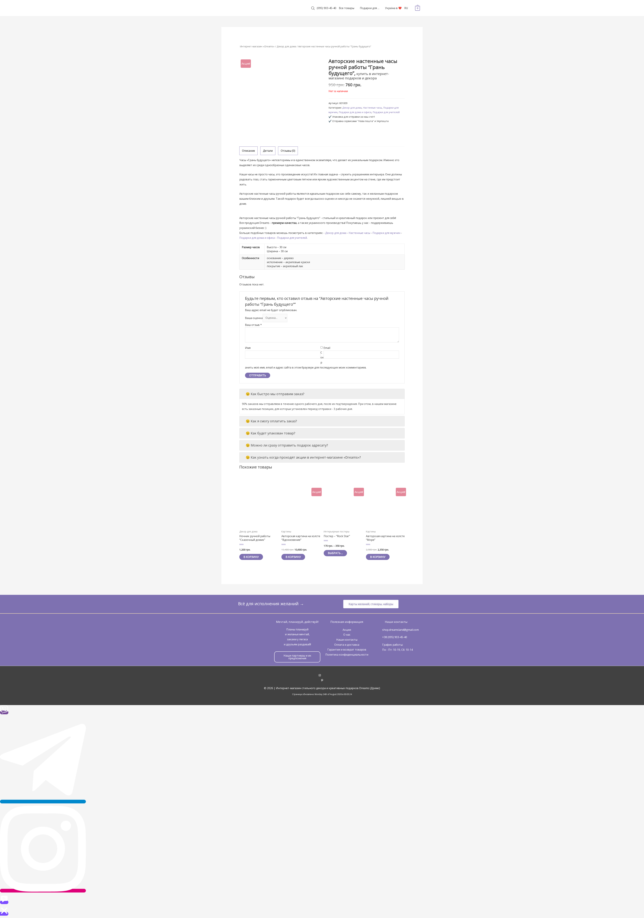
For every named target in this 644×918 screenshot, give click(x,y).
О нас (346, 634)
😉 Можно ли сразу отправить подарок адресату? (287, 445)
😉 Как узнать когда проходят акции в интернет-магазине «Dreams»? (303, 457)
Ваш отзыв (253, 325)
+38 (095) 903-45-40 (394, 637)
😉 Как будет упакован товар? (270, 433)
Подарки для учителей (386, 112)
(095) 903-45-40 (326, 8)
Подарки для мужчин (386, 233)
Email (327, 348)
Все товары (346, 8)
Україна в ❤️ (393, 8)
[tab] (248, 150)
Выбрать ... (335, 553)
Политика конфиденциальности (346, 654)
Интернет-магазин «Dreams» (257, 46)
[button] (370, 604)
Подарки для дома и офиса (355, 112)
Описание (248, 151)
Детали (268, 151)
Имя (248, 348)
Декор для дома (286, 46)
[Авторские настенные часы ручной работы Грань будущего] (280, 99)
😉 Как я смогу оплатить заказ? (271, 421)
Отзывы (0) (288, 151)
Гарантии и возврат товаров (346, 649)
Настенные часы (372, 107)
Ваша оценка (254, 318)
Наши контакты (346, 639)
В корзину (251, 557)
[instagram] (322, 675)
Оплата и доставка (346, 645)
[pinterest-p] (322, 680)
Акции (347, 630)
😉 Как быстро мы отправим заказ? (275, 394)
